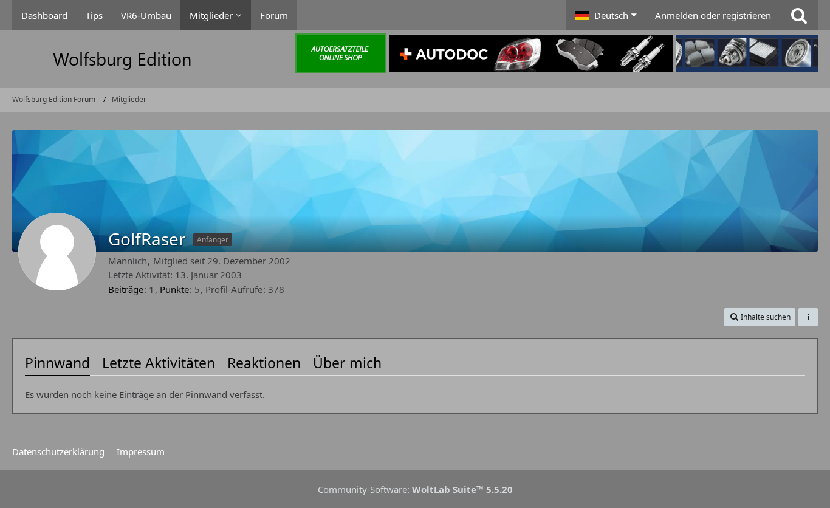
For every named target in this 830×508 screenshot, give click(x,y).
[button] (606, 15)
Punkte (174, 289)
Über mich (347, 362)
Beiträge (125, 289)
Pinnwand (57, 362)
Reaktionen (264, 362)
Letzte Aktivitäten (158, 362)
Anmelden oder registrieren (713, 15)
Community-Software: (415, 489)
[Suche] (799, 15)
